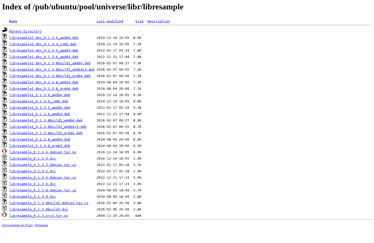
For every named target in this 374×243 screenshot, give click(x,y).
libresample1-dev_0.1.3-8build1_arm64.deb (50, 76)
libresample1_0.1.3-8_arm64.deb (39, 146)
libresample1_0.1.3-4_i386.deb (38, 101)
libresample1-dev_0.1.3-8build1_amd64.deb (50, 63)
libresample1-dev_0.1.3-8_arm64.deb (43, 88)
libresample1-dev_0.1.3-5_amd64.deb (43, 50)
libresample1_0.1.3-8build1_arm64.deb (45, 133)
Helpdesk (41, 225)
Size (139, 21)
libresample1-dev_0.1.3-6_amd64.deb (43, 57)
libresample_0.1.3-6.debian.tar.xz (42, 177)
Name (13, 21)
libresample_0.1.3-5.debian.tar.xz (42, 165)
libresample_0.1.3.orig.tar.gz (38, 216)
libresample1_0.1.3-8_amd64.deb (39, 139)
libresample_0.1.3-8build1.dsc (38, 209)
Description (159, 21)
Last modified (110, 21)
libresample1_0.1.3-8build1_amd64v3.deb (48, 127)
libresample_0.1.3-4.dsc (32, 158)
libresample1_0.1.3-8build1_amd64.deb (45, 120)
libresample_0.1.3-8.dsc (32, 197)
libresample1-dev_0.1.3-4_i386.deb (42, 44)
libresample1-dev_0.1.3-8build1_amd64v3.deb (52, 69)
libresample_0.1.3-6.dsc (32, 184)
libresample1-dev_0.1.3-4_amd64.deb (43, 38)
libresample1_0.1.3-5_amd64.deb (39, 108)
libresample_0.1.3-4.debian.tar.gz (42, 152)
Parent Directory (25, 31)
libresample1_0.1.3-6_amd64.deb (39, 114)
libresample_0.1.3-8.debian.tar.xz (42, 190)
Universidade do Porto (17, 225)
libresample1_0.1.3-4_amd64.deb (39, 95)
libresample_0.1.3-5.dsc (32, 171)
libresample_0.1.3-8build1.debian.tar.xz (49, 203)
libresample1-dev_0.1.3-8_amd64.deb (43, 82)
